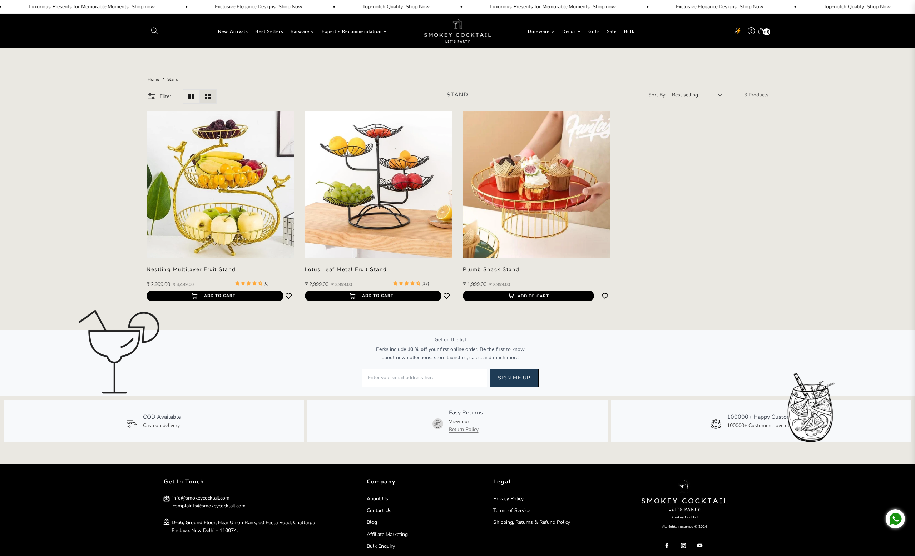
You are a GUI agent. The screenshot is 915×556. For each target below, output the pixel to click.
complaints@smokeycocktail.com (209, 505)
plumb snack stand (491, 269)
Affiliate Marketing (387, 534)
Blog (372, 522)
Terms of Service (511, 510)
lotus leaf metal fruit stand (346, 269)
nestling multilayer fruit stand (191, 269)
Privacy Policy (508, 498)
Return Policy (464, 429)
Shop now (124, 6)
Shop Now (271, 6)
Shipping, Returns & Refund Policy (531, 522)
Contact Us (379, 510)
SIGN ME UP (514, 377)
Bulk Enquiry (381, 546)
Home (153, 79)
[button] (154, 31)
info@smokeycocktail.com (200, 498)
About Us (377, 498)
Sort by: (657, 94)
